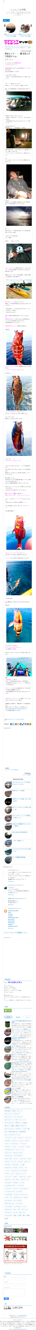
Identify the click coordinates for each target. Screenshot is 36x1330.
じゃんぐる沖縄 (18, 9)
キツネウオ (7, 1164)
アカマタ (27, 1140)
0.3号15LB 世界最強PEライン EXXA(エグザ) (21, 1038)
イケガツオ (7, 1146)
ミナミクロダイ (8, 1206)
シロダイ (15, 1176)
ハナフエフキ (20, 1185)
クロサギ (15, 1167)
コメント (28, 1017)
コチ (26, 1167)
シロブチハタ (22, 1176)
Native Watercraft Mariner (19, 1071)
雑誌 (15, 1215)
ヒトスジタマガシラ (23, 1188)
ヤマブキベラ (8, 1212)
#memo (14, 1110)
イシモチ (14, 1146)
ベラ (11, 1197)
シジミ (24, 1173)
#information (7, 1110)
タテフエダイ (8, 1182)
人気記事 (8, 1017)
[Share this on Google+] (16, 724)
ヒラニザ (16, 1194)
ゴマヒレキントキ (15, 1170)
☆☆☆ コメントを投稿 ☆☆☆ (15, 933)
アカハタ (20, 46)
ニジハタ (22, 1182)
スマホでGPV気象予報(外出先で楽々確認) (22, 1021)
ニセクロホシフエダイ (10, 1185)
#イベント (19, 1110)
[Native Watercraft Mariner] (7, 1075)
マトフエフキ (19, 1203)
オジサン (24, 46)
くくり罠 (22, 1164)
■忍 (28, 1128)
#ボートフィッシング (21, 1119)
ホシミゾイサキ (17, 1200)
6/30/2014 (11, 894)
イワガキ (28, 1146)
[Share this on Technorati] (30, 724)
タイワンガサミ (15, 1179)
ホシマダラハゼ (8, 1200)
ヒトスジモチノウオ (16, 47)
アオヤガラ (7, 1140)
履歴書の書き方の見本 (13, 898)
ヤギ (19, 1209)
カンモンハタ (27, 1161)
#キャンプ (20, 1116)
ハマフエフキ (8, 1188)
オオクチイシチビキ (17, 1152)
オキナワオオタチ (18, 1155)
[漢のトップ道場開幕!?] (7, 1100)
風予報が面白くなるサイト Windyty (22, 1063)
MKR (19, 1317)
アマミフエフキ (14, 1143)
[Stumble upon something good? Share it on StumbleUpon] (18, 724)
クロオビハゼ (8, 1167)
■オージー (24, 1125)
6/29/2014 (11, 881)
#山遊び (25, 1122)
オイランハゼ (8, 1152)
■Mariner (18, 1125)
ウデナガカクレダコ (9, 1149)
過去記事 (18, 1017)
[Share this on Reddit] (28, 724)
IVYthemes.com (22, 1317)
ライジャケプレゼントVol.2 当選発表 (21, 1080)
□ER (6, 1131)
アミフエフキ (23, 1143)
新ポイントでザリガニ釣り (19, 1054)
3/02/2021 (11, 928)
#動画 (12, 1125)
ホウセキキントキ (18, 1197)
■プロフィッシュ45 (21, 1128)
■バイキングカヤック (10, 1128)
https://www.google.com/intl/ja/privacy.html (18, 1329)
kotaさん (7, 200)
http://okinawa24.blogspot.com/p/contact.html (15, 708)
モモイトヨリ (8, 1209)
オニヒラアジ (23, 1158)
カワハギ (20, 1161)
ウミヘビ (18, 1149)
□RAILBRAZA (22, 1131)
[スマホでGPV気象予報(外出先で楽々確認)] (7, 1024)
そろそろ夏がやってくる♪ (19, 1046)
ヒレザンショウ (23, 1194)
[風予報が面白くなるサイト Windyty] (7, 1066)
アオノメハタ (28, 1137)
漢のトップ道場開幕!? (18, 1097)
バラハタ (9, 47)
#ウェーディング (9, 1113)
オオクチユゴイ (8, 1155)
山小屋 (19, 1215)
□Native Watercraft (13, 1131)
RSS (4, 1)
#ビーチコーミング (9, 1119)
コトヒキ (7, 1170)
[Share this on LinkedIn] (25, 724)
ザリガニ (7, 1173)
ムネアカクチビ (17, 1206)
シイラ (12, 1173)
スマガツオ (7, 1179)
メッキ (24, 1206)
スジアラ (29, 1176)
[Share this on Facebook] (11, 724)
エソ (23, 1149)
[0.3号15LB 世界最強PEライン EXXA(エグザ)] (7, 1041)
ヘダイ (6, 1197)
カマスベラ (7, 1161)
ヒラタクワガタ (8, 1194)
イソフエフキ (21, 1146)
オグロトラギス (8, 1158)
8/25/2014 (11, 904)
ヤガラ (14, 1209)
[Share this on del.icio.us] (23, 724)
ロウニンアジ (22, 1212)
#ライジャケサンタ (9, 1122)
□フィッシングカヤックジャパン (12, 1134)
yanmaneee (11, 908)
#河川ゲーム (18, 1122)
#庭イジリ (7, 1125)
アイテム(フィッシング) (10, 1137)
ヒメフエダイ (19, 1191)
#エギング (16, 1113)
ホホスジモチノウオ (9, 1203)
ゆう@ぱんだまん (12, 885)
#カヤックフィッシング (12, 46)
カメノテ (14, 1161)
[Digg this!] (21, 724)
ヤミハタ (15, 1212)
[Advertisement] (18, 747)
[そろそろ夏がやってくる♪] (7, 1049)
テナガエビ (15, 1182)
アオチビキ (20, 1137)
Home (6, 46)
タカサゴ (23, 1179)
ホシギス (26, 1197)
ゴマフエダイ (24, 1170)
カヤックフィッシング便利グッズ (21, 1029)
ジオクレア (18, 1173)
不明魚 (28, 1215)
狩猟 (24, 1215)
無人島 (6, 1218)
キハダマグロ (15, 1164)
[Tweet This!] (13, 724)
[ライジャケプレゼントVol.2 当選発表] (7, 1083)
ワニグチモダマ (8, 1215)
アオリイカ (14, 1140)
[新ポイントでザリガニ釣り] (7, 1058)
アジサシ (7, 1143)
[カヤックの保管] (7, 1091)
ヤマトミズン (25, 1209)
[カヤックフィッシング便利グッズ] (7, 1032)
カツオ (29, 1158)
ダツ (28, 1179)
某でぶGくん (18, 115)
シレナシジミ (8, 1176)
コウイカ (21, 1167)
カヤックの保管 (16, 1088)
